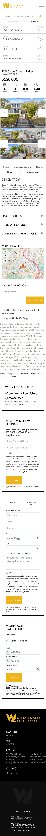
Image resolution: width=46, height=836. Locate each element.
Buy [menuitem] (8, 738)
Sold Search (35, 21)
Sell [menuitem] (8, 741)
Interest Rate (11, 665)
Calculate (14, 677)
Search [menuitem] (9, 735)
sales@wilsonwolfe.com (16, 762)
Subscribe (13, 480)
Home (2, 373)
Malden (33, 373)
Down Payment (12, 656)
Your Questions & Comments (18, 553)
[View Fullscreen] (5, 261)
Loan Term (10, 634)
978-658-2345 (15, 398)
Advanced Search (14, 21)
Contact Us (9, 404)
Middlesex (24, 373)
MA (16, 373)
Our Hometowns (12, 39)
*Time (8, 543)
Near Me (26, 21)
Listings (10, 373)
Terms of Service (30, 609)
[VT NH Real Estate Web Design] (23, 825)
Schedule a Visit (31, 503)
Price (8, 648)
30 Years (12, 641)
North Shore (10, 49)
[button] (40, 16)
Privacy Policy (24, 471)
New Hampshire (11, 58)
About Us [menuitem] (11, 744)
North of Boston (13, 29)
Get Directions (35, 300)
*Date (8, 533)
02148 (40, 373)
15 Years (23, 641)
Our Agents (19, 404)
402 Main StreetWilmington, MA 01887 (16, 755)
